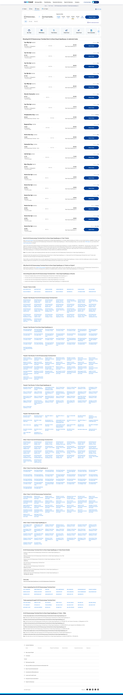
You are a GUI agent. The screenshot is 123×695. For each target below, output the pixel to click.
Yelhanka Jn (26, 157)
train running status (27, 243)
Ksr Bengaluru (27, 97)
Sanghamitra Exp (29, 114)
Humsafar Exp (28, 144)
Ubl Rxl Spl (27, 154)
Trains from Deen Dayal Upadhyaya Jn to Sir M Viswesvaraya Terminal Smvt (39, 581)
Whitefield (26, 178)
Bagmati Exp (28, 124)
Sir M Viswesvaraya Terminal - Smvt (31, 118)
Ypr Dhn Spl (27, 104)
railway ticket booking (40, 267)
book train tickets (29, 240)
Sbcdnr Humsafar (29, 94)
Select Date (91, 45)
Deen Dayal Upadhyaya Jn (70, 46)
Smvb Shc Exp (28, 134)
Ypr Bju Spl (27, 73)
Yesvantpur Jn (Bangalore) (29, 46)
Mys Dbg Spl (28, 164)
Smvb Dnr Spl (28, 174)
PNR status (87, 241)
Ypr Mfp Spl (27, 42)
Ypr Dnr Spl (27, 53)
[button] (82, 17)
